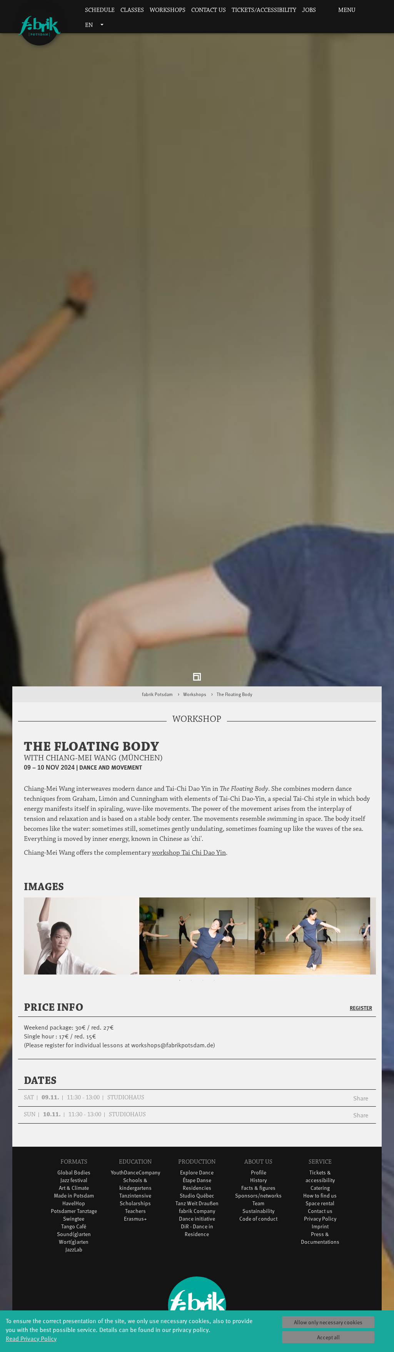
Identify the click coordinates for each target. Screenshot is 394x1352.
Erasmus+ (135, 1223)
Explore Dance (197, 1177)
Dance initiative (197, 1223)
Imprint (320, 1231)
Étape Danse (197, 1184)
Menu (346, 10)
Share (360, 1102)
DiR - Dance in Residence (197, 1234)
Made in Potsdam (74, 1200)
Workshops (167, 10)
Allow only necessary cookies (328, 1322)
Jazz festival (73, 1184)
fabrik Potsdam (157, 699)
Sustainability (258, 1215)
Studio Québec (197, 1200)
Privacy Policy (320, 1223)
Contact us (208, 10)
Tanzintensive (135, 1200)
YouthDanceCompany (135, 1177)
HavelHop (73, 1207)
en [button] (89, 25)
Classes (132, 10)
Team (258, 1207)
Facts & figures (258, 1192)
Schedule (100, 10)
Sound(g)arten (74, 1238)
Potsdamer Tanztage (74, 1215)
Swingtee (73, 1223)
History (258, 1184)
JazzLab (73, 1254)
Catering (320, 1192)
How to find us (320, 1200)
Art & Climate (74, 1192)
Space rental (320, 1207)
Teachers (135, 1215)
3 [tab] (203, 985)
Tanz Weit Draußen (197, 1207)
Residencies (197, 1192)
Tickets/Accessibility (264, 10)
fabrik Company (197, 1215)
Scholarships (135, 1207)
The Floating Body (234, 699)
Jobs (309, 10)
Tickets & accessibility (320, 1180)
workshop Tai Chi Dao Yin (189, 857)
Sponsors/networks (258, 1200)
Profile (258, 1177)
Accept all (328, 1337)
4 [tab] (214, 985)
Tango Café (73, 1231)
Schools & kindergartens (135, 1188)
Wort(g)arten (73, 1246)
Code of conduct (258, 1223)
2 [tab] (191, 985)
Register (361, 1013)
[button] (324, 10)
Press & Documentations (320, 1242)
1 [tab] (180, 985)
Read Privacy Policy (31, 1338)
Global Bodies (73, 1177)
